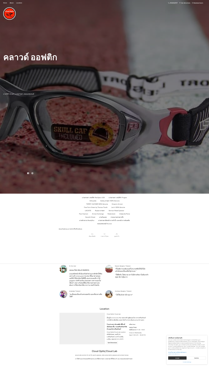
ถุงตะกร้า (116, 236)
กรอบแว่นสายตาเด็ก (117, 217)
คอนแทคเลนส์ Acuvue (104, 224)
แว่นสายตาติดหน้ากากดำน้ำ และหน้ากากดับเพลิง (114, 220)
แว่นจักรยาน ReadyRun (86, 220)
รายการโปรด (104, 236)
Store (5, 3)
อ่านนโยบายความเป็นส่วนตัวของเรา (177, 352)
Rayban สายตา (100, 211)
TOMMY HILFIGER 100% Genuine (97, 204)
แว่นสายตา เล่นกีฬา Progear (118, 197)
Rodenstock (111, 214)
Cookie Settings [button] (187, 362)
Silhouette (93, 201)
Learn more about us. (174, 354)
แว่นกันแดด (103, 217)
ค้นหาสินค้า (92, 236)
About (12, 3)
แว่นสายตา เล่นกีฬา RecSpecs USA (93, 197)
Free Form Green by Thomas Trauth (95, 207)
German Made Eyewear (116, 211)
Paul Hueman (83, 214)
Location (19, 3)
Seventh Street (90, 217)
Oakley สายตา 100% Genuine (110, 201)
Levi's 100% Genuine (118, 207)
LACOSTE (88, 211)
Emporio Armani (117, 204)
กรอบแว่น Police (124, 214)
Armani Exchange (98, 214)
